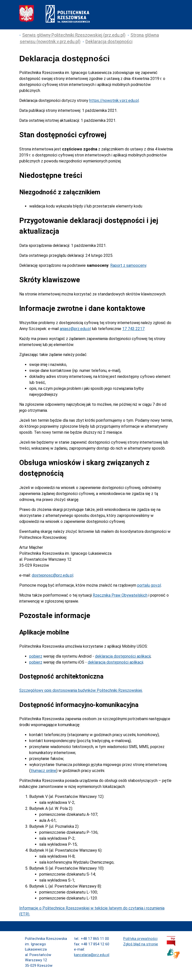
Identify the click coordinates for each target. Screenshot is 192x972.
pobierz (35, 656)
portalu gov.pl (149, 585)
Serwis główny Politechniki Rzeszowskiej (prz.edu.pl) (74, 35)
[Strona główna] (54, 21)
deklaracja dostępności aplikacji (122, 656)
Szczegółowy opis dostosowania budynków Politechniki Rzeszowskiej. (81, 690)
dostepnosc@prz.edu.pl (52, 575)
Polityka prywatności (140, 939)
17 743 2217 (133, 328)
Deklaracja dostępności (109, 41)
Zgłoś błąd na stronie (140, 944)
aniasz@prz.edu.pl (75, 328)
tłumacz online (43, 770)
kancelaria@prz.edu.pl (91, 955)
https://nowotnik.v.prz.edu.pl (114, 100)
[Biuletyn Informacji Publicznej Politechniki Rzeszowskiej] (171, 945)
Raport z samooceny (128, 265)
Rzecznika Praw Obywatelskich (120, 595)
